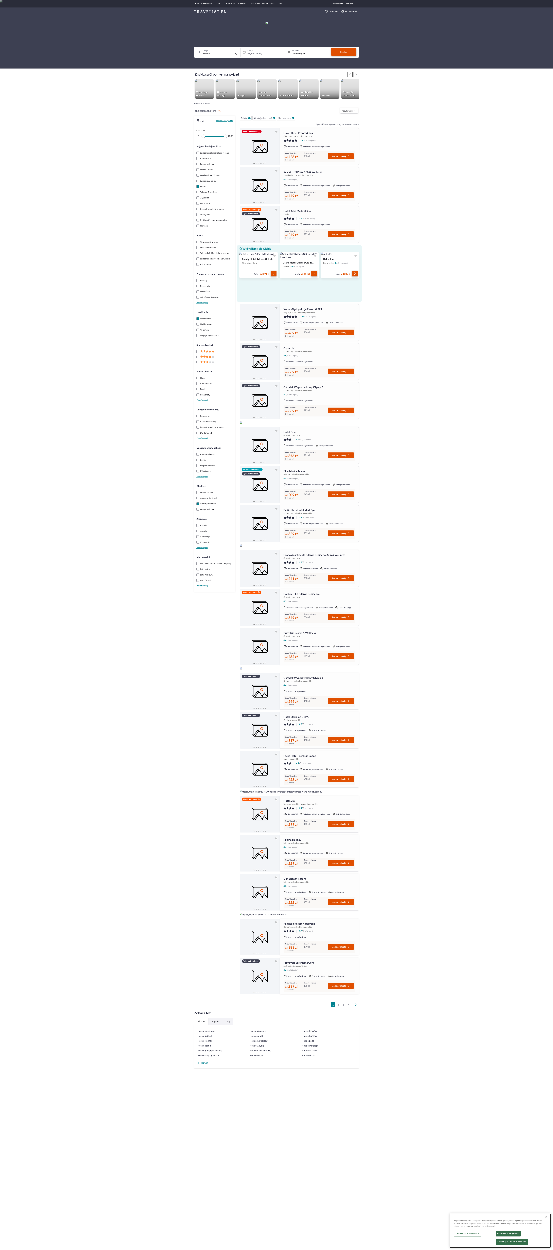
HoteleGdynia (257, 1045)
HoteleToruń (204, 1045)
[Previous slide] (243, 146)
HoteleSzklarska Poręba (210, 1050)
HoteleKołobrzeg (259, 1040)
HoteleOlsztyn (309, 1050)
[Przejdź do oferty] (273, 273)
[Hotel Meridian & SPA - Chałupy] (260, 730)
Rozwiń (204, 1062)
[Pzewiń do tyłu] (356, 74)
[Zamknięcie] (546, 1216)
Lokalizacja (202, 312)
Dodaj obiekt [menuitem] (338, 4)
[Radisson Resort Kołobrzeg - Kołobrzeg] (260, 937)
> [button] (356, 1005)
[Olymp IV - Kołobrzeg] (260, 361)
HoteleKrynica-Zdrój (260, 1050)
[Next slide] (276, 146)
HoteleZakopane (206, 1031)
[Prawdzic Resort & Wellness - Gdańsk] (260, 646)
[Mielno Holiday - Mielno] (260, 853)
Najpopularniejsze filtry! (208, 146)
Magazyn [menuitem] (255, 4)
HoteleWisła (256, 1055)
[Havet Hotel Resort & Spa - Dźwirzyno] (260, 146)
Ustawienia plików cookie (467, 1233)
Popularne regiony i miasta (210, 274)
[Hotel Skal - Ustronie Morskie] (260, 814)
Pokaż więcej (202, 302)
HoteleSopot (256, 1036)
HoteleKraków (309, 1031)
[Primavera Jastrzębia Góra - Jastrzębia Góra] (260, 976)
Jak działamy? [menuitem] (268, 4)
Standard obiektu (205, 345)
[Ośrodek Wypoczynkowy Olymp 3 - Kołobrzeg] (260, 691)
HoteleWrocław (258, 1031)
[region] (260, 146)
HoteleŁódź (308, 1040)
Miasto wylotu (203, 557)
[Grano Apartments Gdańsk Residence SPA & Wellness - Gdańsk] (260, 568)
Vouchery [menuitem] (230, 4)
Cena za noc (200, 130)
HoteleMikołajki (310, 1045)
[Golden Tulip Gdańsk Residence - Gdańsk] (260, 607)
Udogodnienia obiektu (207, 409)
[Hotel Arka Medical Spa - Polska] (260, 224)
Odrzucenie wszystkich (508, 1233)
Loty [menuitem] (280, 4)
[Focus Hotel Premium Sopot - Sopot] (260, 769)
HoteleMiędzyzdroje (208, 1055)
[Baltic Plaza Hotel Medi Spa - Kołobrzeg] (260, 523)
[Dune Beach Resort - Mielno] (260, 892)
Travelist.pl (198, 103)
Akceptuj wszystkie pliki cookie (511, 1242)
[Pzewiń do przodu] (350, 74)
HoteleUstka (308, 1055)
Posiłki (199, 235)
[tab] (254, 163)
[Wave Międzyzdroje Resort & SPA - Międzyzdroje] (260, 322)
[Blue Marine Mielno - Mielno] (260, 484)
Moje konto (351, 12)
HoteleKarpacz (309, 1036)
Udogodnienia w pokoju (208, 448)
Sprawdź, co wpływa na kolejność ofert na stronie (337, 124)
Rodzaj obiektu (204, 371)
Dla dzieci (201, 486)
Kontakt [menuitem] (350, 4)
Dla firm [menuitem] (241, 4)
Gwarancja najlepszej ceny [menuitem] (207, 4)
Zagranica (201, 519)
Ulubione (333, 12)
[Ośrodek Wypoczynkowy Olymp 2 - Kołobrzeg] (260, 400)
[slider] (203, 136)
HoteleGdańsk (205, 1036)
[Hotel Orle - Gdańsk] (260, 445)
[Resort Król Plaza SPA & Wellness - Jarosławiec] (260, 185)
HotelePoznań (205, 1040)
